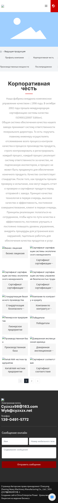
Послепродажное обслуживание (43, 68)
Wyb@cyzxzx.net (16, 410)
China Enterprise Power (27, 495)
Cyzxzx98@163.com (19, 406)
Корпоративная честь (43, 58)
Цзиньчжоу (44, 495)
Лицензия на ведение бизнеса (15, 498)
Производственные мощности (14, 67)
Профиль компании (14, 58)
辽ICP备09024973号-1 (10, 492)
